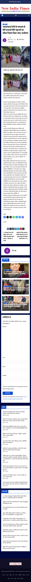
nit (10, 38)
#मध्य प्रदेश (10, 42)
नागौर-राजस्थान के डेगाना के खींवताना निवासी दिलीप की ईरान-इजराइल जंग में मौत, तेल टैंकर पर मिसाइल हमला (15, 483)
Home (3, 575)
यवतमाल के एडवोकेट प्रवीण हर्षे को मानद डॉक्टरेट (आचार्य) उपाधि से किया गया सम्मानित (14, 412)
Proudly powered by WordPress (8, 571)
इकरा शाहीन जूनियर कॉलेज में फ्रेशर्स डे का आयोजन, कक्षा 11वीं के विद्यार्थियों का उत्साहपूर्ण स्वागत (14, 514)
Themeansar (27, 571)
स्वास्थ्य (10, 286)
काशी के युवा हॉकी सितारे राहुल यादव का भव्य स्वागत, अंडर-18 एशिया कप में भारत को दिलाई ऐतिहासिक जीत (15, 427)
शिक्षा (9, 578)
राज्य (6, 24)
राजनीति (8, 269)
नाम (4, 358)
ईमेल (4, 367)
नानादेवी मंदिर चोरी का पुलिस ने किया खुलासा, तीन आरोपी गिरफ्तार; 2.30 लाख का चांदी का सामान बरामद (15, 519)
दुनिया (11, 575)
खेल (18, 578)
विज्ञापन (22, 578)
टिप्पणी (5, 327)
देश (3, 24)
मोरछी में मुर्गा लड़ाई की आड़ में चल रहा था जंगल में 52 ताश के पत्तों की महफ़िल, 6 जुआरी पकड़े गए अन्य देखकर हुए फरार (15, 467)
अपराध (27, 575)
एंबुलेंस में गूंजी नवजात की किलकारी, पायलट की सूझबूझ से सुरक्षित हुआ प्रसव (15, 290)
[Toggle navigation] (15, 15)
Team (7, 575)
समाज (12, 578)
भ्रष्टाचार (23, 575)
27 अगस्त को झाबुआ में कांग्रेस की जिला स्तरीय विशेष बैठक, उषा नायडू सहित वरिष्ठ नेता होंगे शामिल (14, 274)
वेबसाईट (4, 375)
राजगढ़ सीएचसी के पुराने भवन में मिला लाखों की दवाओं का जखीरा (15, 305)
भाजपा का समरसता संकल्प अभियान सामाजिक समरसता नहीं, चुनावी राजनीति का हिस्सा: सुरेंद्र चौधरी (15, 525)
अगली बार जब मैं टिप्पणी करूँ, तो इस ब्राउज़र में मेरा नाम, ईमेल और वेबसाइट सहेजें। (15, 388)
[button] (28, 15)
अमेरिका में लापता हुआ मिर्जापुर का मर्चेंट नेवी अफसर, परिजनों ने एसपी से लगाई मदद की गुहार (15, 449)
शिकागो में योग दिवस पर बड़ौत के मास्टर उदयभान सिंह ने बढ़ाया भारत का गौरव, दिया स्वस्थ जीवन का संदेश (15, 420)
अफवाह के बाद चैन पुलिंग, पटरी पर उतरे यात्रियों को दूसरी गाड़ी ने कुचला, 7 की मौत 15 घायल (8, 236)
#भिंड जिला (21, 40)
